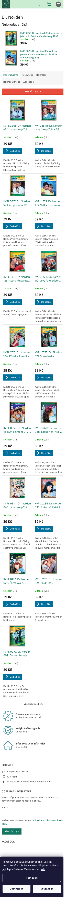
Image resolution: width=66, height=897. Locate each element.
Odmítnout (16, 889)
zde (43, 869)
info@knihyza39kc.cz (17, 771)
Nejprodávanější (11, 82)
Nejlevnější (27, 75)
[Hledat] (40, 4)
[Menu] (58, 4)
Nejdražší (41, 75)
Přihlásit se (11, 831)
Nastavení (32, 878)
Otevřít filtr (33, 91)
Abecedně (28, 82)
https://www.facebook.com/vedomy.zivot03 (29, 781)
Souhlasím (46, 889)
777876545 (12, 777)
